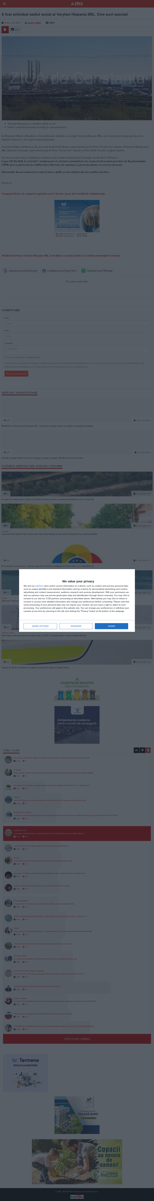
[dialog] (77, 600)
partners (39, 586)
